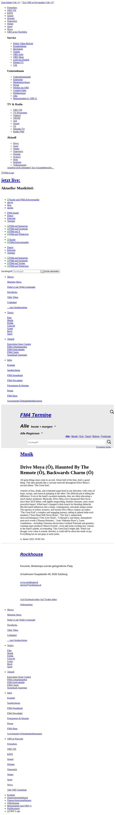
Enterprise (18, 79)
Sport (9, 26)
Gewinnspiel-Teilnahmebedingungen (24, 401)
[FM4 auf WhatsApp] (18, 234)
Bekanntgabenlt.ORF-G (25, 98)
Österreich (12, 21)
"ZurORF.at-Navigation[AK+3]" (38, 2)
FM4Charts (13, 352)
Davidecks (12, 292)
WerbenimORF (21, 87)
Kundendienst (19, 46)
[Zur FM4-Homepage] (7, 172)
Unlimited (12, 302)
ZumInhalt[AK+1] (10, 2)
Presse (16, 85)
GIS (15, 65)
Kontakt (11, 365)
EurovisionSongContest (19, 344)
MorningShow (14, 282)
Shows (10, 277)
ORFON (11, 10)
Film (9, 317)
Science (17, 157)
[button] (23, 199)
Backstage (18, 49)
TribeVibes (12, 297)
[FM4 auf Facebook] (17, 228)
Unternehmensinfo (22, 77)
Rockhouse (31, 554)
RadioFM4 (18, 131)
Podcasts (11, 218)
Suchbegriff (6, 271)
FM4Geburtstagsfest (17, 346)
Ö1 (14, 126)
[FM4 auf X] (13, 231)
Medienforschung (21, 82)
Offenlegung (13, 803)
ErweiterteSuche (103, 447)
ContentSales (19, 90)
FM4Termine (35, 415)
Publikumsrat (19, 93)
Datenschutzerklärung (17, 797)
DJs (81, 436)
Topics (10, 312)
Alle (67, 436)
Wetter (10, 24)
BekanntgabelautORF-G (19, 805)
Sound (10, 15)
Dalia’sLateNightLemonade (21, 287)
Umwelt (11, 325)
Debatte (11, 18)
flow (9, 205)
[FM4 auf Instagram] (17, 226)
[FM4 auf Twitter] (16, 263)
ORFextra (18, 54)
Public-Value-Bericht (23, 43)
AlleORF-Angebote (17, 790)
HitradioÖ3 (19, 129)
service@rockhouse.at (30, 585)
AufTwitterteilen (48, 599)
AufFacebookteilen (30, 599)
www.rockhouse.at (29, 582)
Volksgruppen (19, 165)
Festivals (106, 436)
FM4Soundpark (15, 375)
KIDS (10, 13)
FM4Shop (12, 395)
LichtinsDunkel (21, 59)
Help (15, 159)
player (10, 202)
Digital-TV (18, 62)
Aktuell (10, 339)
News (10, 29)
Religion (17, 162)
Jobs (15, 95)
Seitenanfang (26, 604)
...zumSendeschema (17, 307)
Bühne (96, 436)
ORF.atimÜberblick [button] (17, 32)
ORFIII (16, 118)
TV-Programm (20, 112)
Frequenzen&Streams (18, 385)
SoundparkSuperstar (17, 355)
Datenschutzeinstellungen (19, 800)
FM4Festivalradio (16, 349)
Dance (10, 215)
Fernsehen (12, 7)
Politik (10, 323)
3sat (15, 121)
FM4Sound (13, 213)
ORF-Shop (18, 57)
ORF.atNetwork (15, 739)
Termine (11, 221)
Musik (10, 320)
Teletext (17, 115)
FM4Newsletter (15, 380)
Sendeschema (13, 370)
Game (10, 328)
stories (10, 207)
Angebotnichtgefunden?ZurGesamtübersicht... (30, 167)
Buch (9, 331)
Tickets (16, 51)
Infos (9, 360)
